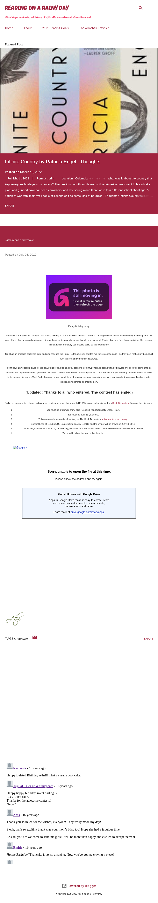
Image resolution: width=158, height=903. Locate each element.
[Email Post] (34, 639)
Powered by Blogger (81, 886)
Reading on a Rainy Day (37, 8)
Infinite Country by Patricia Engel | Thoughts (52, 161)
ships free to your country (114, 419)
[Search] (140, 7)
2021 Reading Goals (55, 28)
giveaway (21, 638)
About (28, 28)
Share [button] (9, 206)
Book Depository (120, 403)
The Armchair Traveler (94, 28)
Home (9, 28)
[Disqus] (81, 705)
